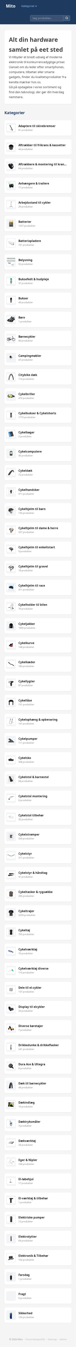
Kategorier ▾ (29, 6)
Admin (63, 1339)
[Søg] (66, 18)
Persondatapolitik (35, 1339)
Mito (10, 6)
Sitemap (52, 1339)
